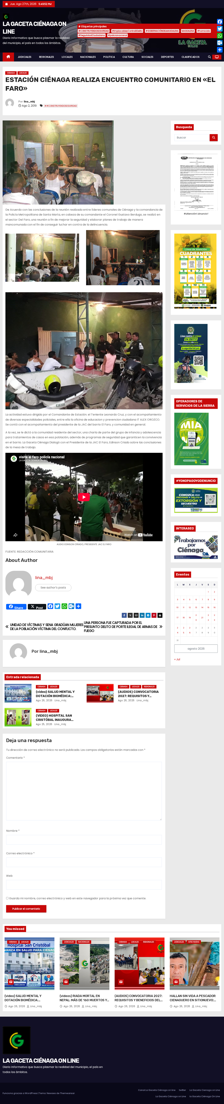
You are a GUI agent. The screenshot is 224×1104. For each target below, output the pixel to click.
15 (208, 607)
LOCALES (67, 57)
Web (9, 876)
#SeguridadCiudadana (91, 35)
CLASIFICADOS (191, 57)
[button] (209, 57)
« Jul (177, 659)
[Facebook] (219, 21)
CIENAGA (11, 73)
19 (190, 617)
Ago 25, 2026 (44, 724)
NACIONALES (88, 57)
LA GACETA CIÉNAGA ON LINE (41, 1060)
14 (202, 607)
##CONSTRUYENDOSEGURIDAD (60, 105)
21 (202, 617)
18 (184, 617)
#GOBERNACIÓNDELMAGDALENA (162, 30)
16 (215, 607)
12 (190, 607)
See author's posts (53, 588)
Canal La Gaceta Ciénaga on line (157, 1090)
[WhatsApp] (219, 35)
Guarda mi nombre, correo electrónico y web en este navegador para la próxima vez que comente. (77, 898)
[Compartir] (219, 49)
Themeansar (67, 1093)
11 (183, 607)
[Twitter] (219, 28)
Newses (51, 1093)
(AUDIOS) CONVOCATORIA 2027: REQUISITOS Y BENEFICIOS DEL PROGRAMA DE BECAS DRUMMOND (138, 1002)
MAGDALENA (188, 30)
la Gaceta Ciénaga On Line (205, 1096)
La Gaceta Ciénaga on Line (171, 1096)
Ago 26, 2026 (44, 700)
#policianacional (117, 35)
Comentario (15, 758)
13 (196, 607)
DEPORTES (167, 57)
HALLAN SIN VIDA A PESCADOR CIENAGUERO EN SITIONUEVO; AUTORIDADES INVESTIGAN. (193, 1000)
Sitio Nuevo (193, 942)
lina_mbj (29, 101)
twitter (182, 1090)
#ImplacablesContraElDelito (127, 30)
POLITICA (109, 57)
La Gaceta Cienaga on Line (205, 1090)
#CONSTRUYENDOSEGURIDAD (93, 30)
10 (177, 607)
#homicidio (203, 30)
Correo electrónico (20, 853)
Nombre (13, 831)
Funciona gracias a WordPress (20, 1093)
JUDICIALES (24, 57)
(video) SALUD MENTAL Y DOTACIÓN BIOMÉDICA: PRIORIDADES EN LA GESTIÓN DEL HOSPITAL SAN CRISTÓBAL (28, 1002)
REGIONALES (46, 57)
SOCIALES (147, 57)
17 (177, 617)
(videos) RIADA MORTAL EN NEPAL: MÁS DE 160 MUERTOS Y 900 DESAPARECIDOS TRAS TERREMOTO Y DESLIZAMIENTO (83, 1002)
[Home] (8, 57)
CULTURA (128, 57)
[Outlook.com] (219, 42)
